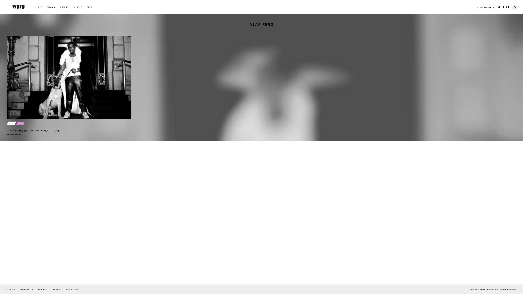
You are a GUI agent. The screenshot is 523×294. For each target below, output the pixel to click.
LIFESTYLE (77, 7)
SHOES (11, 123)
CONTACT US (43, 289)
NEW (40, 7)
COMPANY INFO (72, 289)
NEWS (20, 123)
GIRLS (89, 7)
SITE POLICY (10, 289)
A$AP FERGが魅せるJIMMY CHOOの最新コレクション (34, 130)
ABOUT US (57, 289)
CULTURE (64, 7)
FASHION (51, 7)
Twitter (499, 7)
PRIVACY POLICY (26, 289)
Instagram (507, 7)
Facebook (503, 7)
